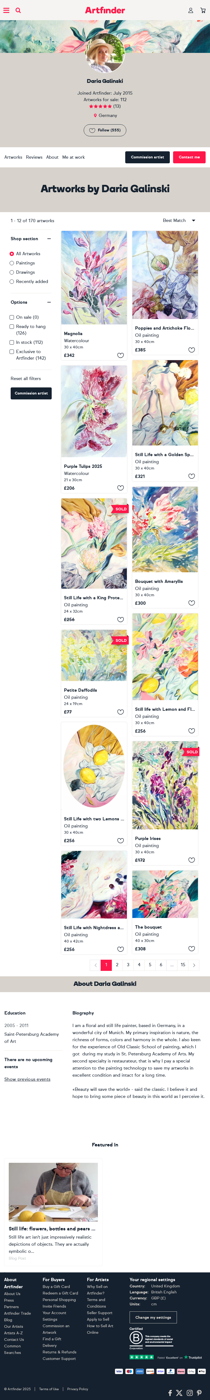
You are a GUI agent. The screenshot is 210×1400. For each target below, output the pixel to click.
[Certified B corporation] (151, 1338)
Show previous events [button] (27, 1079)
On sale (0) (27, 317)
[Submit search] (18, 10)
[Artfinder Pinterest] (199, 1393)
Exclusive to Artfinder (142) (31, 355)
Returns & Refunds (60, 1352)
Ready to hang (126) (31, 330)
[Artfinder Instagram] (190, 1393)
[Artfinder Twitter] (179, 1393)
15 (183, 964)
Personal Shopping (59, 1299)
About (52, 157)
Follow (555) (109, 130)
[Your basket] (203, 10)
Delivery (50, 1345)
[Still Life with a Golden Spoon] (165, 420)
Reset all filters (26, 378)
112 (123, 99)
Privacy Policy (77, 1389)
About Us (12, 1293)
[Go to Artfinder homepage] (105, 10)
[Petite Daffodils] (94, 673)
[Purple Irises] (165, 803)
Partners (11, 1307)
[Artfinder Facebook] (170, 1393)
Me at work (73, 157)
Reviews (34, 157)
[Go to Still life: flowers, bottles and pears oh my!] (53, 1212)
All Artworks (28, 253)
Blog (8, 1320)
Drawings (25, 272)
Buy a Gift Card (56, 1286)
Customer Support (59, 1358)
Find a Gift (52, 1339)
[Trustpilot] (166, 1356)
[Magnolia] (94, 295)
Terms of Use (49, 1389)
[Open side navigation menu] (6, 10)
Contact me (189, 157)
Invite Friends (54, 1306)
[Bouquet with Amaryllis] (165, 547)
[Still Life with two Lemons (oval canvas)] (94, 783)
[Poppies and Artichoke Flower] (165, 293)
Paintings (25, 263)
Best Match (174, 220)
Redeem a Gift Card (60, 1293)
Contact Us (14, 1339)
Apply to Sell (98, 1319)
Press (9, 1300)
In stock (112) (29, 342)
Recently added (32, 281)
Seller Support (99, 1313)
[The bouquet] (165, 912)
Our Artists (13, 1326)
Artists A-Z (13, 1333)
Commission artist (147, 157)
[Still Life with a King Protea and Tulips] (94, 561)
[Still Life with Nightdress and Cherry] (94, 902)
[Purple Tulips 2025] (94, 429)
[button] (31, 239)
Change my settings (153, 1317)
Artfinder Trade (17, 1313)
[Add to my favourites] (120, 355)
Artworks (13, 157)
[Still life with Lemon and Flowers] (165, 674)
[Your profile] (191, 10)
